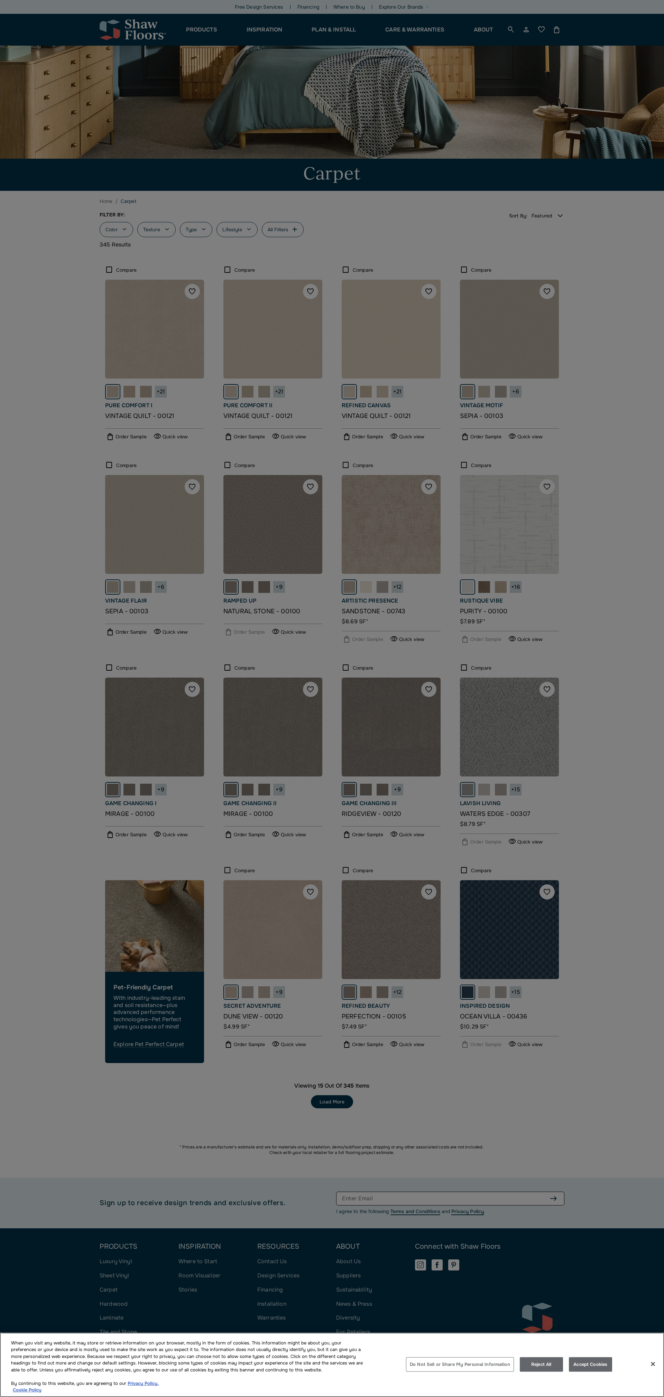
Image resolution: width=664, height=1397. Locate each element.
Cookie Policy (27, 1390)
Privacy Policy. (143, 1383)
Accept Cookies (590, 1364)
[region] (332, 1365)
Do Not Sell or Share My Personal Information (460, 1364)
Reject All (541, 1364)
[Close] (653, 1363)
